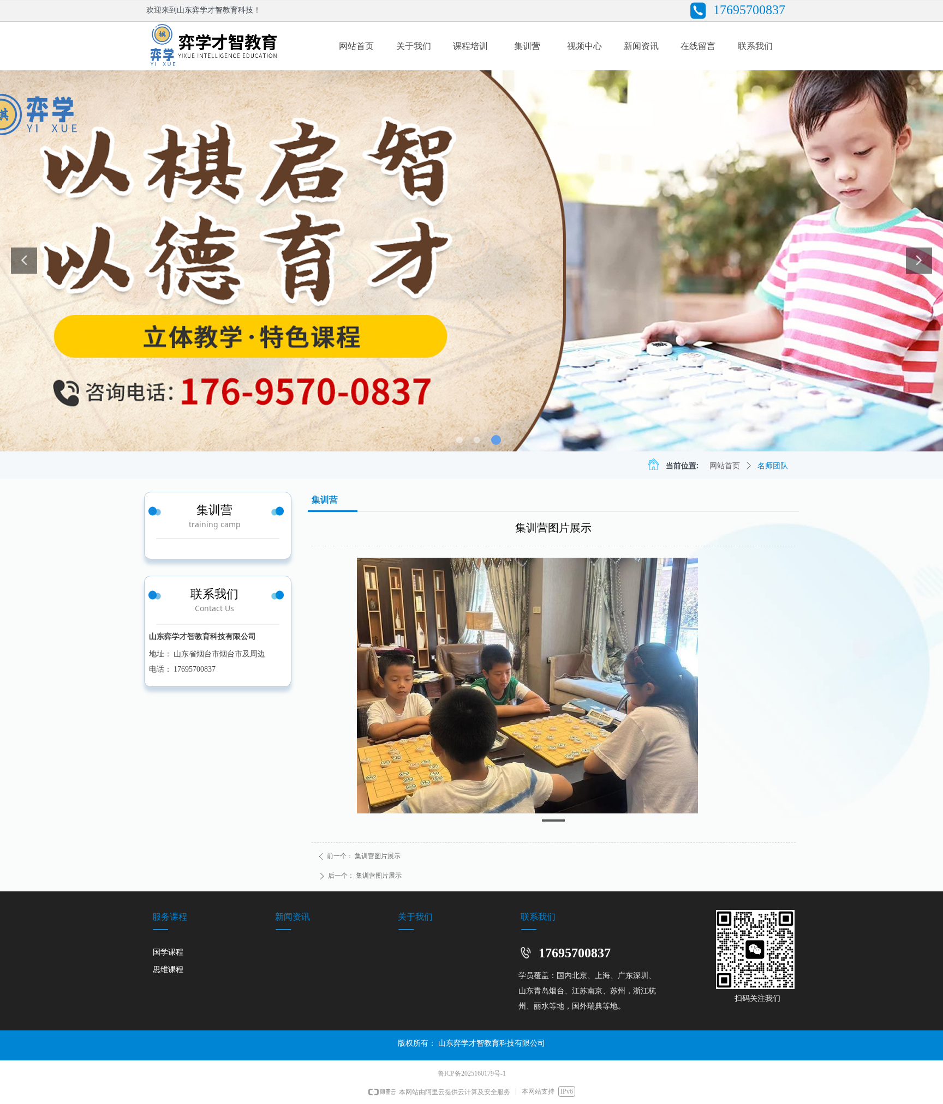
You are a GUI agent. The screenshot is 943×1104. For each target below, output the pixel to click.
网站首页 (724, 466)
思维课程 (168, 970)
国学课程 (168, 952)
